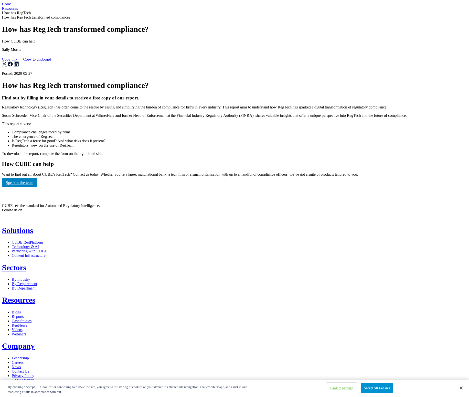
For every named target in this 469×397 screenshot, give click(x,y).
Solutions (17, 230)
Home (6, 4)
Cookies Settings (341, 388)
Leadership (20, 358)
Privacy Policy (23, 376)
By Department (23, 288)
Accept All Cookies (377, 388)
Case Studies (22, 321)
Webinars (19, 334)
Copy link (26, 59)
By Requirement (24, 284)
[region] (234, 388)
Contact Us (20, 371)
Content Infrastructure (28, 255)
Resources (10, 8)
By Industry (21, 279)
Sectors (14, 267)
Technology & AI (25, 247)
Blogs (16, 312)
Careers (17, 362)
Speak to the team (19, 183)
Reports (18, 316)
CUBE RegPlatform (27, 242)
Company (18, 346)
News (16, 367)
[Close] (461, 388)
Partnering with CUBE (29, 251)
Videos (17, 330)
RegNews (19, 325)
